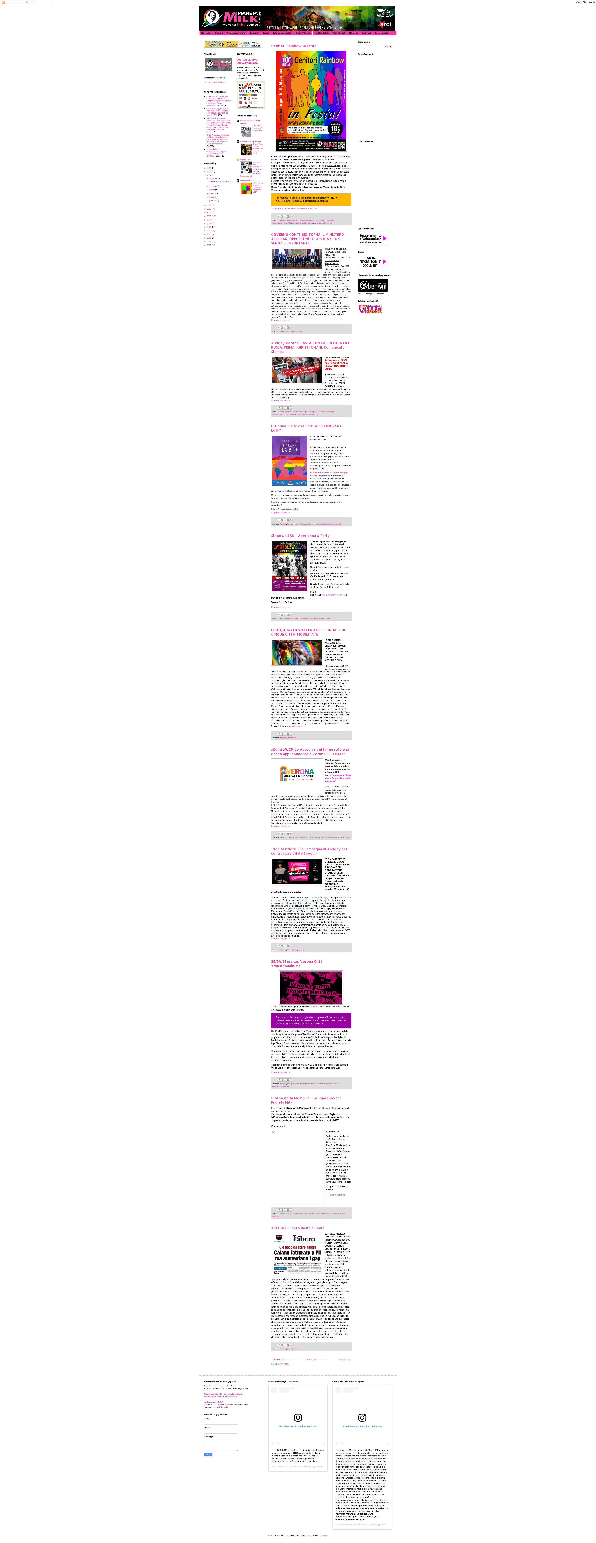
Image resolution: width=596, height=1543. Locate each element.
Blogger (324, 1535)
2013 (209, 223)
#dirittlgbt (290, 837)
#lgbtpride (283, 738)
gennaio (213, 201)
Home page (311, 1359)
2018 (209, 205)
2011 (209, 231)
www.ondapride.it (294, 726)
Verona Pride (245, 160)
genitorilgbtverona (325, 223)
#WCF (342, 837)
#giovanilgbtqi (309, 1213)
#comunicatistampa (294, 331)
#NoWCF (309, 837)
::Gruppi (226, 1396)
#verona (317, 837)
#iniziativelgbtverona (313, 220)
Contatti (219, 33)
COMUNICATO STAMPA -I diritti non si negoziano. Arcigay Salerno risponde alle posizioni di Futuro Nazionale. (218, 101)
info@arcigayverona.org (334, 595)
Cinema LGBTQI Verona (250, 142)
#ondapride (292, 738)
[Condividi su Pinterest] (290, 216)
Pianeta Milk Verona (366, 1524)
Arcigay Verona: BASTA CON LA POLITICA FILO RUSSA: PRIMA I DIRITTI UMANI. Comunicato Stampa (311, 347)
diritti (347, 837)
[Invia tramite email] (278, 216)
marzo (212, 197)
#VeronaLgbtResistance (298, 414)
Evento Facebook (338, 1195)
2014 (209, 220)
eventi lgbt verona (306, 618)
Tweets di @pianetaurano (215, 82)
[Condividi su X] (284, 216)
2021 (209, 168)
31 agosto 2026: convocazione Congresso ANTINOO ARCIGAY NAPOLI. (217, 152)
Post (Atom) (284, 1364)
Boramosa (324, 475)
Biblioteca (353, 33)
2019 (209, 175)
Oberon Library (246, 180)
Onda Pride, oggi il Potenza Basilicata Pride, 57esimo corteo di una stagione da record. (218, 111)
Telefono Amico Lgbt (282, 33)
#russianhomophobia (280, 414)
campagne (302, 950)
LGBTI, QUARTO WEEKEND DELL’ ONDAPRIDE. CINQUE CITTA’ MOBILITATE (309, 632)
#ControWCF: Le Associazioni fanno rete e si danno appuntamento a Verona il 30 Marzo (310, 751)
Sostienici (366, 33)
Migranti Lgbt (339, 33)
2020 (209, 172)
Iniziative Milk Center (322, 618)
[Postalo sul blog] (281, 216)
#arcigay (283, 331)
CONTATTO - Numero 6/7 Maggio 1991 (258, 128)
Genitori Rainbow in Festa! (294, 45)
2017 (209, 209)
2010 (209, 234)
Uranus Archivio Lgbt (302, 1466)
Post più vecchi (344, 1359)
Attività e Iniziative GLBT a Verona (300, 223)
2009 (209, 238)
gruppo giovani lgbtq (337, 1213)
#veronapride (313, 414)
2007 (209, 245)
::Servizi (233, 1396)
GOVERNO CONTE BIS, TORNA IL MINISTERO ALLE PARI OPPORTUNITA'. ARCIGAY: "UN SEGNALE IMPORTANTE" (307, 238)
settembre (213, 186)
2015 (209, 216)
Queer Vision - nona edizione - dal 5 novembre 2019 (258, 148)
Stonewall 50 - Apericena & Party (300, 535)
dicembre (213, 178)
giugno (212, 193)
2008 (209, 242)
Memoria (275, 1216)
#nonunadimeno (317, 1084)
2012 (209, 227)
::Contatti (218, 1396)
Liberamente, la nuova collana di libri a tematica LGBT (258, 187)
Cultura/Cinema (303, 33)
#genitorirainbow (299, 220)
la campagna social (306, 897)
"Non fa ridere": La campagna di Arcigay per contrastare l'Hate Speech (309, 851)
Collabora (254, 33)
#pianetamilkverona (279, 223)
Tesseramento (381, 33)
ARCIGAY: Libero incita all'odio (298, 1228)
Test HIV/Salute (321, 33)
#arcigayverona (286, 220)
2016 (209, 212)
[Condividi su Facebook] (287, 216)
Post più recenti (278, 1359)
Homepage (206, 33)
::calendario (209, 1396)
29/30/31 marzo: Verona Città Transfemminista (296, 963)
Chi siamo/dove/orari (236, 33)
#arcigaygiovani (297, 1213)
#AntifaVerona (285, 1213)
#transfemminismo (279, 1086)
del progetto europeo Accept (295, 908)
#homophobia (313, 412)
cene (316, 223)
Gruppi (266, 33)
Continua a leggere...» (280, 320)
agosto (212, 190)
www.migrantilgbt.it (284, 491)
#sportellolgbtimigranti (323, 524)
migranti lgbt (336, 524)
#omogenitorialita (328, 220)
